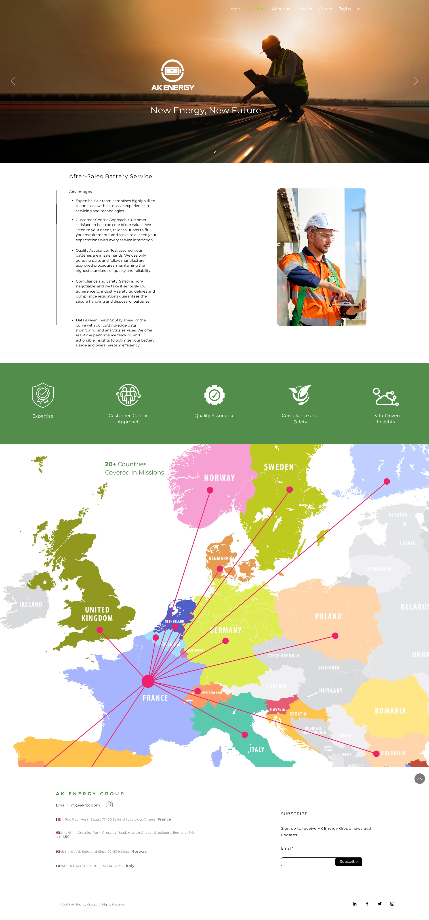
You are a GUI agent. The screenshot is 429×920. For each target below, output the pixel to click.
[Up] (419, 778)
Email (286, 848)
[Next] (415, 81)
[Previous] (13, 81)
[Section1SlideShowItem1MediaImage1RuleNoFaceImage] (215, 152)
